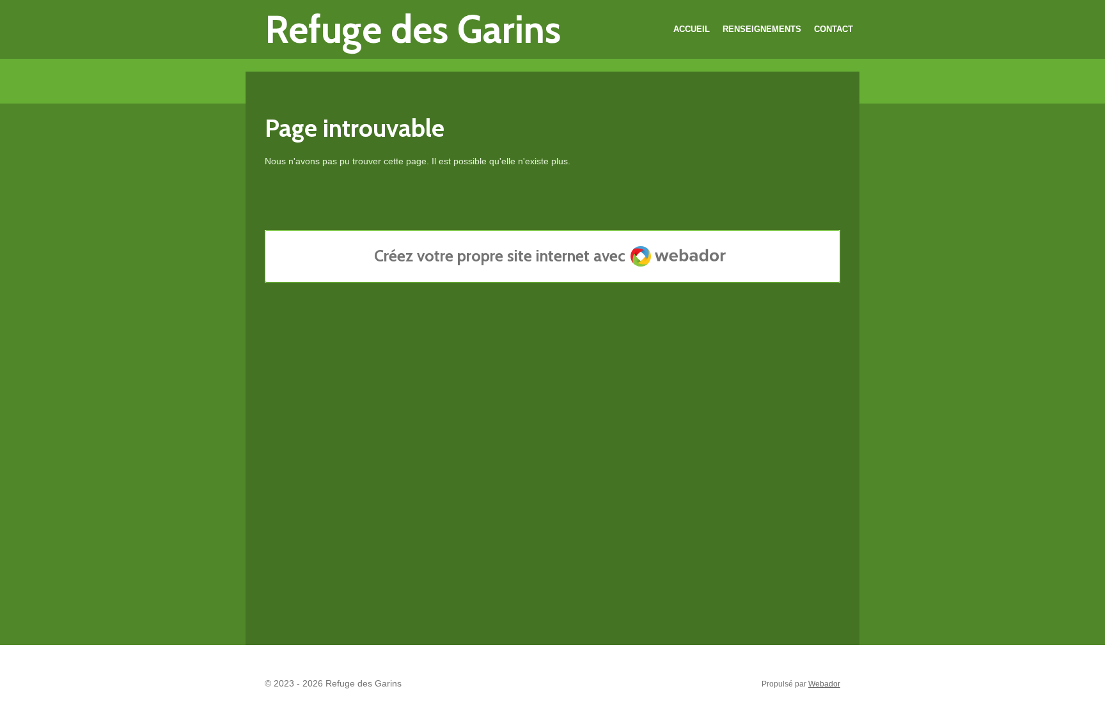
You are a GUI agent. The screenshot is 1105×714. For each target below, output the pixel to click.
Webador (824, 683)
